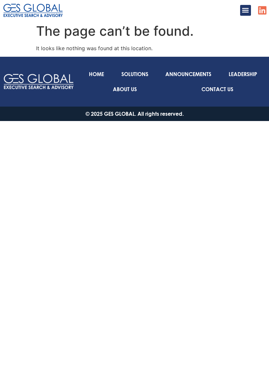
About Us (125, 89)
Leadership (243, 74)
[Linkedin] (262, 10)
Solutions (134, 74)
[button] (245, 10)
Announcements (188, 74)
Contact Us (217, 89)
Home (96, 74)
